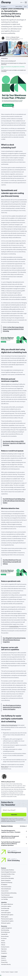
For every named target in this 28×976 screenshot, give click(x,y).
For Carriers (4, 938)
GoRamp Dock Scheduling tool (9, 725)
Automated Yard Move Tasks (8, 874)
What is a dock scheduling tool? (8, 61)
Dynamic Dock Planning (6, 882)
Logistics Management (6, 928)
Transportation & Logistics (7, 921)
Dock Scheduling (5, 930)
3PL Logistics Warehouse (7, 904)
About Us (3, 958)
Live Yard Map (4, 899)
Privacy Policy (4, 962)
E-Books (3, 945)
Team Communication (6, 886)
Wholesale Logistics (5, 923)
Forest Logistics (5, 910)
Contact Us (3, 960)
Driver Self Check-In (5, 876)
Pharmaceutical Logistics (7, 919)
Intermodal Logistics (6, 912)
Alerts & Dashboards (6, 889)
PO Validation (4, 884)
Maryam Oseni (15, 37)
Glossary (3, 943)
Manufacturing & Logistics (7, 915)
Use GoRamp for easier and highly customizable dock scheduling (13, 71)
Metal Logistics (4, 917)
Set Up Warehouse (5, 932)
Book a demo (4, 767)
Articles (3, 940)
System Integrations (6, 880)
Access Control (4, 891)
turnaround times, (14, 626)
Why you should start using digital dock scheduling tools (12, 67)
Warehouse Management (14, 38)
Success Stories (5, 936)
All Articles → (23, 826)
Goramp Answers (5, 947)
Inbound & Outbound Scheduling (8, 893)
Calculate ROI (4, 934)
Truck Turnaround (5, 895)
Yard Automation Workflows (7, 870)
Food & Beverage (5, 908)
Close (25, 6)
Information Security (6, 964)
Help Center (4, 949)
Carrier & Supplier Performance (8, 872)
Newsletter (3, 951)
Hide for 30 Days (18, 6)
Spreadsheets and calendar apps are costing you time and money (13, 64)
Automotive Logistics (6, 906)
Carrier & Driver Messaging (7, 878)
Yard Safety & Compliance (7, 897)
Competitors (4, 953)
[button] (22, 2)
